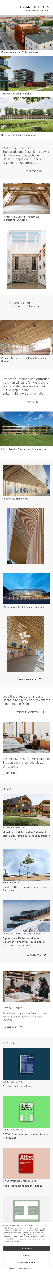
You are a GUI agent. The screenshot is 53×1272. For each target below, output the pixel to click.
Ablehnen (26, 1255)
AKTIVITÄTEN (33, 955)
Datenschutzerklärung (13, 1269)
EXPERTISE (32, 402)
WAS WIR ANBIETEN (27, 712)
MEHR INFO (11, 1027)
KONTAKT (10, 773)
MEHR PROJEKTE (26, 680)
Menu (6, 7)
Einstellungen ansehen (26, 1262)
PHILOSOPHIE (34, 171)
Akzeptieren (26, 1248)
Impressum (28, 1269)
